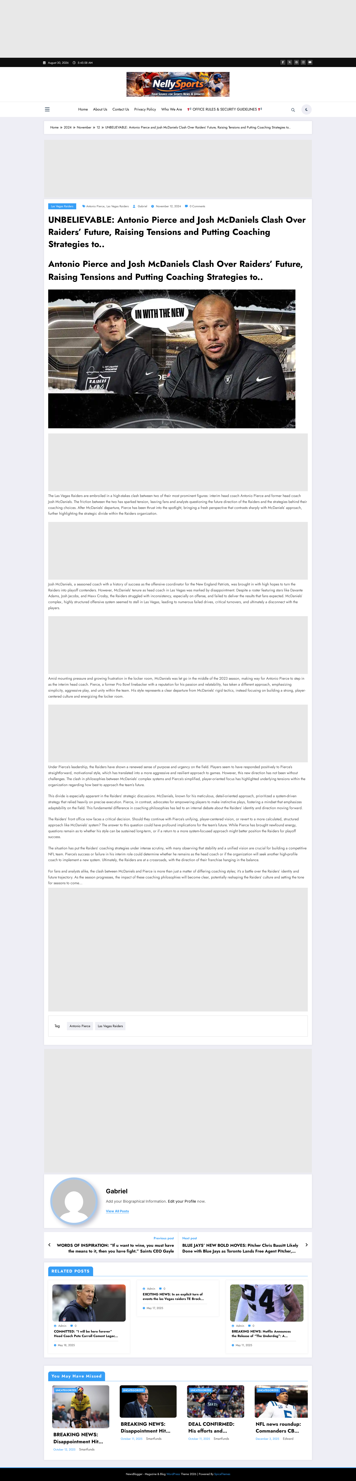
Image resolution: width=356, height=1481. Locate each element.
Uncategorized (62, 1390)
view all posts (117, 1211)
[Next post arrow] (306, 1245)
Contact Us (120, 109)
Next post (189, 1238)
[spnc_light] (306, 109)
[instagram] (303, 62)
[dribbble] (296, 62)
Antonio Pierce (95, 206)
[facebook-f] (282, 62)
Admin (62, 1326)
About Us (100, 109)
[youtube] (310, 62)
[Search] (293, 110)
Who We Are (171, 109)
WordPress (173, 1474)
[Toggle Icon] (47, 110)
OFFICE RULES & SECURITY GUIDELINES (225, 109)
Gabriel (142, 206)
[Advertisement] (178, 29)
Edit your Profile (182, 1201)
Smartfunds (82, 1438)
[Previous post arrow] (49, 1245)
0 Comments (197, 206)
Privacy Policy (145, 109)
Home (83, 109)
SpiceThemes (222, 1474)
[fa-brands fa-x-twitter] (289, 62)
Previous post (164, 1238)
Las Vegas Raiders (62, 206)
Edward (149, 1438)
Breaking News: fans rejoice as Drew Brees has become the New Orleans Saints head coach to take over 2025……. (210, 1433)
